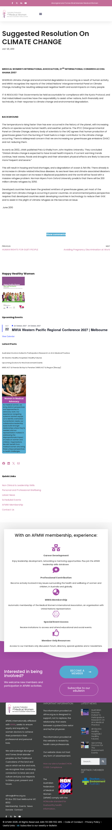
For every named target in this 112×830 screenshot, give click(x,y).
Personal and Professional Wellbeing (21, 490)
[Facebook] (3, 463)
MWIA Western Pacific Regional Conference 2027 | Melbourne (59, 329)
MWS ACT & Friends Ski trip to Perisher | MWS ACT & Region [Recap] (31, 367)
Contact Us (8, 509)
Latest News (8, 495)
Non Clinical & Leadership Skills (18, 485)
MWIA (13, 724)
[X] (13, 463)
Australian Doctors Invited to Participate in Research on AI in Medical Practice (36, 353)
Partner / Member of (92, 771)
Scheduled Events (11, 499)
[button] (40, 13)
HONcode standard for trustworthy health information (54, 805)
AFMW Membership (12, 504)
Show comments (56, 234)
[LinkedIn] (8, 463)
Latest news (89, 703)
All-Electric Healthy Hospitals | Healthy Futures (22, 358)
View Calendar (8, 336)
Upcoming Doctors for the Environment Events (22, 362)
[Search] (103, 761)
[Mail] (18, 463)
